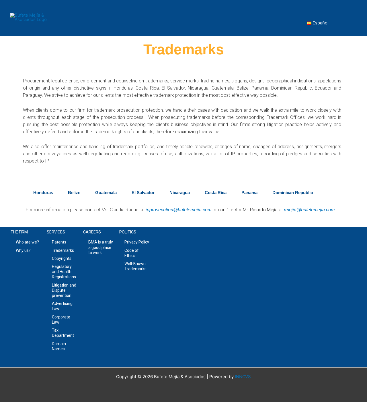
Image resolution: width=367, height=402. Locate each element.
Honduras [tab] (43, 192)
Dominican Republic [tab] (292, 192)
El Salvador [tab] (143, 192)
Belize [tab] (74, 192)
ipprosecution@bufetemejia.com (178, 209)
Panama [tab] (249, 192)
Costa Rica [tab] (216, 192)
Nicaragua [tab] (179, 192)
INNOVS (243, 376)
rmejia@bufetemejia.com (309, 209)
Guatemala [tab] (106, 192)
